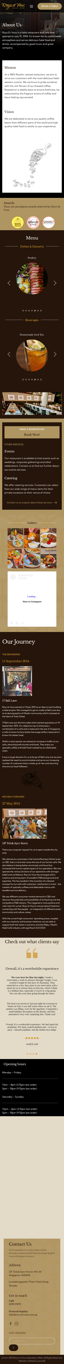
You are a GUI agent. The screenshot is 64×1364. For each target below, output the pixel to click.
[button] (31, 6)
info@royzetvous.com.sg (23, 1314)
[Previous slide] (9, 283)
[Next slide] (55, 283)
